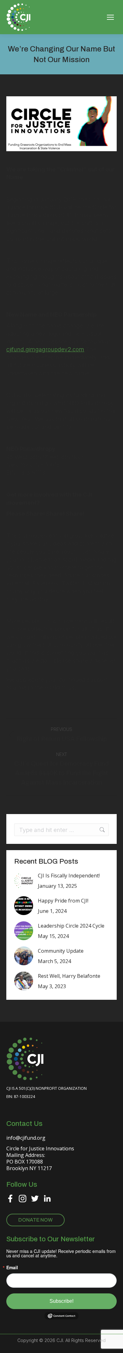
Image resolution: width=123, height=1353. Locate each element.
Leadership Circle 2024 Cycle (71, 925)
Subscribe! (61, 1301)
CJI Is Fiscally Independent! (69, 875)
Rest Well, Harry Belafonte (69, 975)
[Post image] (23, 880)
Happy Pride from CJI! (63, 900)
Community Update (61, 950)
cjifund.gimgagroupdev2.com (45, 349)
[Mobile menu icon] (110, 17)
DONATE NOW (35, 1219)
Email (12, 1267)
